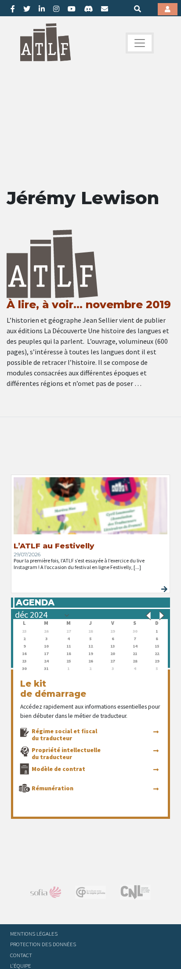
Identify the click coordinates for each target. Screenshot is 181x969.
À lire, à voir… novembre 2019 (89, 304)
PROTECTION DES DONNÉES (43, 943)
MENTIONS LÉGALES (34, 933)
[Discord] (88, 8)
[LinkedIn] (42, 8)
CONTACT (21, 954)
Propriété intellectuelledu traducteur (66, 753)
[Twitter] (26, 8)
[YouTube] (72, 8)
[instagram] (56, 8)
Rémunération (52, 788)
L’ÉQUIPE (20, 965)
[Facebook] (13, 8)
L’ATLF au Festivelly (54, 545)
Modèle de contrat (58, 769)
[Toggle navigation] (140, 43)
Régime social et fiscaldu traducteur (64, 734)
